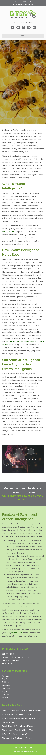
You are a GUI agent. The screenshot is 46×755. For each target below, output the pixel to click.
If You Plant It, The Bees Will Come (16, 714)
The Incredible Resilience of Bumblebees (19, 738)
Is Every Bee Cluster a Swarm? (14, 734)
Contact (31, 4)
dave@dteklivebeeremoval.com (27, 752)
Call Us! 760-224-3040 (23, 22)
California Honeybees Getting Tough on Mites (21, 710)
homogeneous (8, 231)
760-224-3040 (26, 2)
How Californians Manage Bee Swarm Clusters (21, 718)
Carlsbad (6, 688)
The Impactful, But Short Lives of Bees (18, 730)
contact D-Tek (17, 632)
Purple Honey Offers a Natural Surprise (18, 726)
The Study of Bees (9, 722)
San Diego (6, 679)
